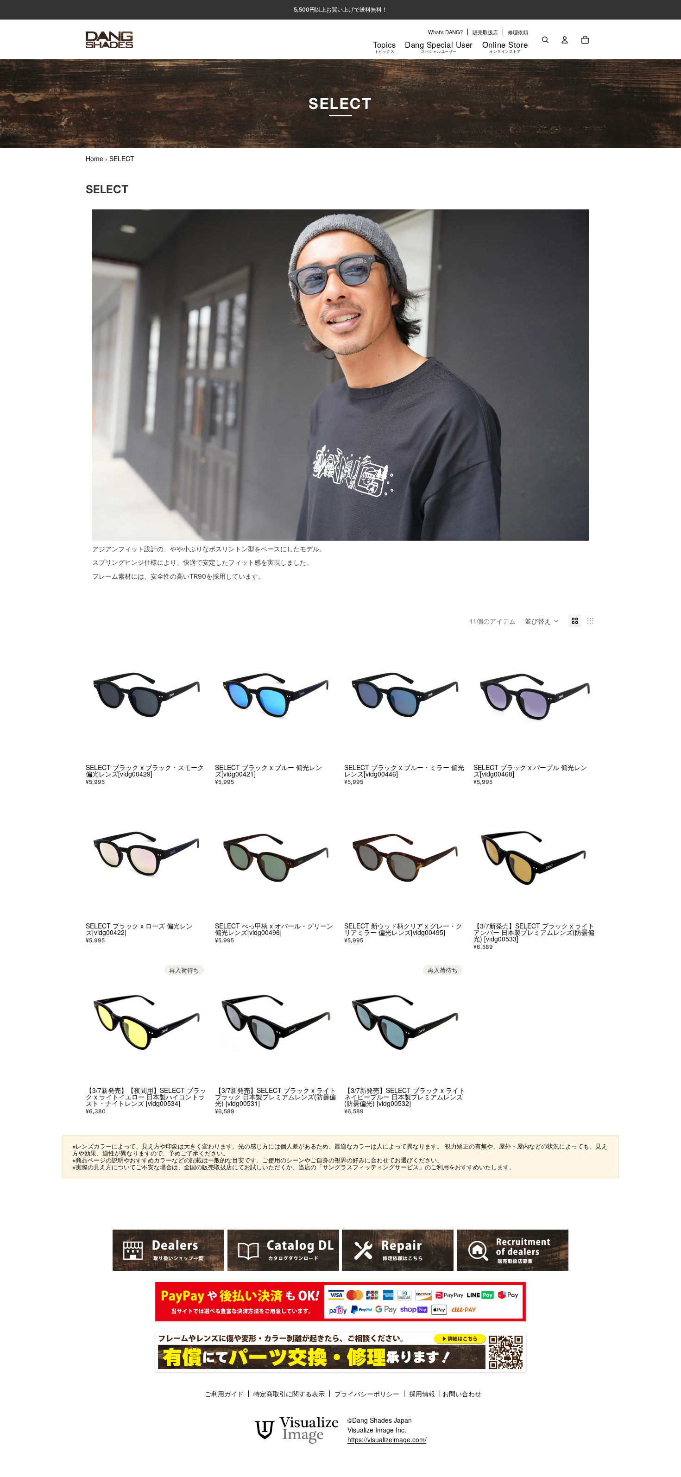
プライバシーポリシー (366, 1393)
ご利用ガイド (224, 1393)
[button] (542, 621)
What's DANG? (445, 32)
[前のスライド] (100, 699)
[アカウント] (565, 40)
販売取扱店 (485, 32)
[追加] (193, 746)
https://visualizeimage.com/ (387, 1439)
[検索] (545, 40)
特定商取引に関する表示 (289, 1393)
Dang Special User (439, 46)
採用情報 (422, 1393)
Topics (384, 46)
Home (94, 158)
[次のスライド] (194, 699)
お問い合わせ (461, 1393)
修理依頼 (518, 32)
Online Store (505, 46)
